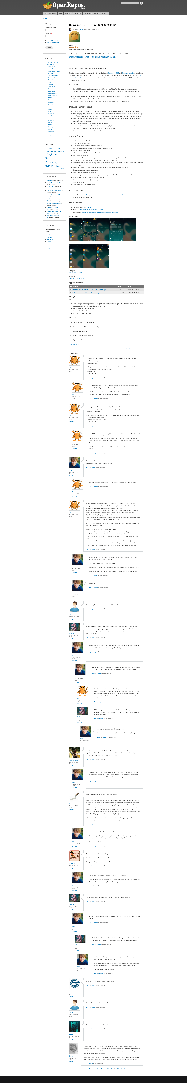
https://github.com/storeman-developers (91, 209)
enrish (48, 244)
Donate (96, 13)
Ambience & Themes (54, 71)
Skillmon (72, 633)
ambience (56, 148)
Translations (50, 132)
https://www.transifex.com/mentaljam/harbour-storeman (100, 212)
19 (108, 1069)
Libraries (49, 136)
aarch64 (48, 148)
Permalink (71, 373)
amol (48, 248)
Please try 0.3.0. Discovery (54, 182)
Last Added (77, 13)
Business (50, 73)
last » (134, 1069)
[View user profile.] (74, 365)
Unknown (50, 102)
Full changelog (74, 344)
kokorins (49, 237)
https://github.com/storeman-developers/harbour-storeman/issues (105, 195)
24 (124, 1069)
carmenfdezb (73, 760)
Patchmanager (52, 162)
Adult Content (52, 69)
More (62, 168)
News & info (51, 87)
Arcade (50, 116)
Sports (50, 98)
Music (50, 82)
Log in (125, 348)
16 (98, 1069)
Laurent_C (89, 207)
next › (129, 1069)
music (60, 154)
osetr (81, 29)
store (82, 278)
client (78, 278)
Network (50, 84)
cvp (70, 614)
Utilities (50, 104)
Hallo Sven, (50, 186)
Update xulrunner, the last (54, 203)
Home (45, 18)
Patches (50, 89)
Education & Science (54, 78)
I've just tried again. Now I (54, 191)
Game (50, 109)
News (60, 13)
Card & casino (52, 118)
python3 (56, 165)
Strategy (50, 127)
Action (50, 111)
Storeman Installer (128, 73)
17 (101, 1069)
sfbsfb (71, 1034)
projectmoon (50, 239)
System (50, 100)
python (49, 165)
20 (111, 1069)
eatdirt (71, 1012)
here (86, 80)
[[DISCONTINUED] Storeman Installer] (76, 242)
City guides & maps (53, 75)
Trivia (50, 129)
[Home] (65, 6)
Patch (48, 158)
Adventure (51, 113)
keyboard (52, 154)
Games (49, 107)
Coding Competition (52, 62)
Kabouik (72, 804)
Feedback (105, 13)
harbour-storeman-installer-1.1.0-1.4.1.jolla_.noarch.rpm (89, 290)
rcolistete (49, 246)
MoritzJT (72, 863)
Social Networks (52, 95)
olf (70, 367)
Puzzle (50, 122)
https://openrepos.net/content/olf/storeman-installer (93, 56)
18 (104, 1069)
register (131, 348)
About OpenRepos (50, 13)
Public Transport (52, 93)
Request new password (53, 42)
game (47, 151)
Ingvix (71, 1056)
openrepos (72, 278)
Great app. (50, 180)
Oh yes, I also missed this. (54, 195)
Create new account (52, 40)
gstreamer (54, 151)
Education (51, 120)
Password (48, 34)
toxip (70, 991)
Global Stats (88, 13)
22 (118, 1069)
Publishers (68, 13)
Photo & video (52, 91)
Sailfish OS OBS (113, 73)
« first (82, 1069)
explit (48, 235)
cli (61, 149)
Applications (50, 64)
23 (121, 1069)
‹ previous (89, 1069)
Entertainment (52, 80)
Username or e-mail (51, 27)
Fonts (48, 134)
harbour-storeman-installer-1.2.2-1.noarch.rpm (86, 293)
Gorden (49, 241)
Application (51, 67)
